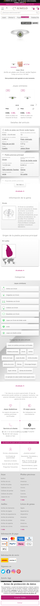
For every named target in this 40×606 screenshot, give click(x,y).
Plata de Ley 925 (8, 144)
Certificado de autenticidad (10, 457)
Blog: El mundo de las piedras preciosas (29, 461)
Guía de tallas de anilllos (10, 464)
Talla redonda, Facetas (10, 170)
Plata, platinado (26, 139)
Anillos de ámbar (6, 520)
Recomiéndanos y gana (29, 465)
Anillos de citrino (6, 526)
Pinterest (19, 571)
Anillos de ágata (6, 511)
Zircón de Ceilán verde (29, 161)
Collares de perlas (7, 491)
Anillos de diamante (7, 508)
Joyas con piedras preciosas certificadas (20, 345)
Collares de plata (6, 494)
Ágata (22, 478)
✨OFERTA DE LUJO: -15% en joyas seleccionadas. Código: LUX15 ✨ (20, 1)
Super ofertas (12, 371)
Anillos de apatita (7, 523)
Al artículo (19, 191)
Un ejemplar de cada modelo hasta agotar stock (20, 377)
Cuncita (23, 494)
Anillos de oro (5, 482)
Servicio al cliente (10, 428)
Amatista (24, 482)
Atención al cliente (10, 461)
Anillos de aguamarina (8, 514)
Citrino (23, 488)
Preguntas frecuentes (10, 467)
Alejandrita (24, 514)
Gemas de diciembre (26, 371)
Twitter (3, 571)
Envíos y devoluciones (10, 453)
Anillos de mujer (8, 358)
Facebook (8, 571)
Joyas (4, 18)
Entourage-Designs (30, 364)
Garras (23, 170)
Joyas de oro (5, 497)
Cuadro (4, 148)
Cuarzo (23, 491)
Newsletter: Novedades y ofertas (29, 457)
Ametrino (24, 523)
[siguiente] (36, 105)
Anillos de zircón (9, 364)
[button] (2, 8)
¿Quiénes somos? (29, 453)
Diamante (24, 497)
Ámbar (23, 520)
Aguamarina (25, 511)
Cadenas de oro (6, 488)
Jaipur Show (25, 148)
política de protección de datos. (25, 593)
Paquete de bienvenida (29, 469)
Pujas (23, 18)
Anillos (31, 352)
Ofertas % (11, 18)
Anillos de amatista (7, 517)
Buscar (37, 12)
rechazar (14, 590)
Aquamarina (25, 485)
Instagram (13, 571)
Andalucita (24, 526)
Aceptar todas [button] (20, 598)
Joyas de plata (20, 358)
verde (4, 174)
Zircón (4, 159)
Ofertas (19, 364)
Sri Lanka (24, 174)
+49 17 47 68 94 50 (10, 432)
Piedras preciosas (12, 352)
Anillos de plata (32, 358)
